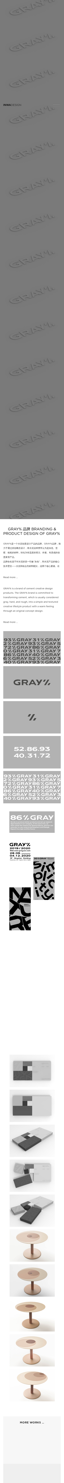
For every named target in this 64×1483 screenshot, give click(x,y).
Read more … (10, 577)
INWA (12, 105)
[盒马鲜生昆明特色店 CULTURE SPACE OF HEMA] (32, 1443)
